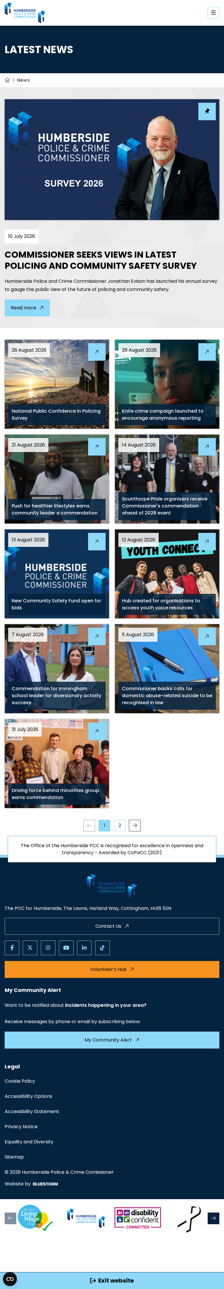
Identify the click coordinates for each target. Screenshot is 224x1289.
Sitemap (14, 1157)
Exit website (116, 1280)
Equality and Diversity (29, 1141)
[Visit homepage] (25, 12)
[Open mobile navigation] (213, 13)
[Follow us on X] (30, 948)
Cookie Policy (20, 1081)
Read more (23, 307)
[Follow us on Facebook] (12, 948)
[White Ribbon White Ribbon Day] (188, 1218)
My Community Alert (108, 1040)
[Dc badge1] (137, 1218)
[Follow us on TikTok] (102, 948)
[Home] (7, 80)
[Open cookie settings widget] (10, 1279)
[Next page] (135, 825)
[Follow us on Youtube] (66, 948)
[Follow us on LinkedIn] (84, 948)
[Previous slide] (10, 1218)
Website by (18, 1183)
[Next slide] (213, 1218)
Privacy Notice (21, 1126)
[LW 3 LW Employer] (35, 1218)
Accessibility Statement (32, 1111)
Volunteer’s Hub (108, 969)
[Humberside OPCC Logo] (86, 1218)
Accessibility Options (28, 1096)
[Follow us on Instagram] (48, 948)
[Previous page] (89, 825)
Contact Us (108, 926)
